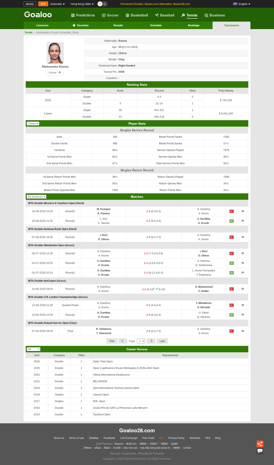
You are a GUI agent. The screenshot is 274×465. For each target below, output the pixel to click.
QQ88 (174, 443)
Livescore (42, 25)
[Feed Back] (260, 451)
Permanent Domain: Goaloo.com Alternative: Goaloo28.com (155, 4)
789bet (87, 447)
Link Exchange (128, 438)
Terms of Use (76, 438)
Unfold (187, 447)
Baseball (167, 15)
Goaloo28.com (137, 430)
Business (217, 15)
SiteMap (94, 438)
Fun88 (117, 447)
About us (59, 438)
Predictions (85, 15)
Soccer (113, 15)
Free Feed (148, 438)
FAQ (207, 438)
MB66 (143, 443)
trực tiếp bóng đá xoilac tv (155, 447)
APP (43, 4)
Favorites (83, 25)
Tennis (191, 15)
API (161, 438)
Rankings (194, 25)
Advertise (194, 438)
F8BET (154, 443)
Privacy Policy (176, 438)
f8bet (107, 447)
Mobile (30, 4)
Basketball (139, 15)
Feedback (109, 438)
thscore (119, 443)
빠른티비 (131, 443)
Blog (217, 438)
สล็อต (98, 447)
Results (118, 25)
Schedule (156, 25)
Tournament (231, 25)
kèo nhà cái (130, 447)
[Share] (260, 444)
